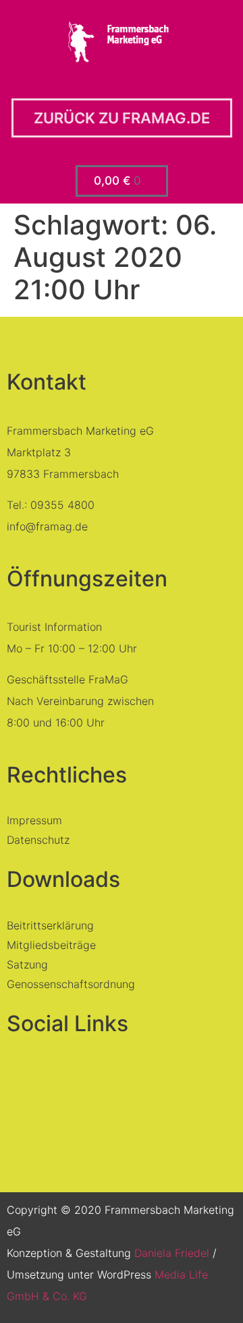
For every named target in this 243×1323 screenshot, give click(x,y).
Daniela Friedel (171, 1253)
